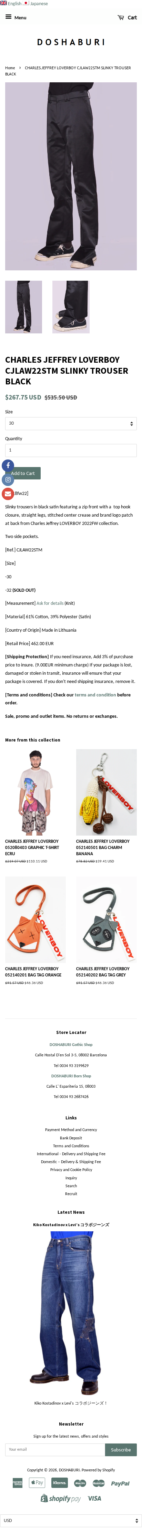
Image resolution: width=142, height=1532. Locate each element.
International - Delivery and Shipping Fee (71, 1154)
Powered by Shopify (98, 1470)
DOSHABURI (69, 1470)
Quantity (13, 439)
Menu (20, 18)
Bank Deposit (71, 1138)
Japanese (39, 4)
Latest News (71, 1212)
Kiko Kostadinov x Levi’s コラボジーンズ (71, 1224)
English (14, 4)
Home (10, 68)
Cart (132, 17)
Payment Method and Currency (71, 1130)
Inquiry (71, 1178)
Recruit (71, 1194)
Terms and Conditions (71, 1146)
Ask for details (50, 603)
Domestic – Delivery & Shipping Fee (71, 1162)
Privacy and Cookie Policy (71, 1170)
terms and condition (95, 695)
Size (9, 412)
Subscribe (121, 1449)
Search (71, 1186)
